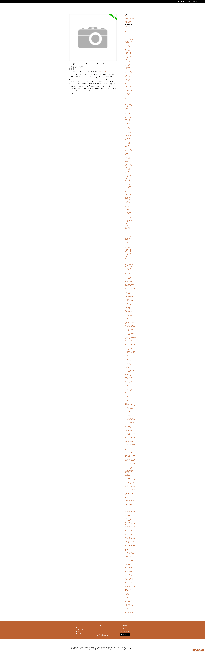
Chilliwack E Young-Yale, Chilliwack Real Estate (130, 331)
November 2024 (129, 56)
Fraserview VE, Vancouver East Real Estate (130, 406)
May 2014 (127, 204)
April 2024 (127, 65)
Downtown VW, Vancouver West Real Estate (130, 365)
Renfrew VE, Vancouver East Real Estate (130, 511)
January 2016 (128, 184)
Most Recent (128, 26)
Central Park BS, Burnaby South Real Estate (129, 322)
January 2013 (128, 217)
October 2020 (128, 123)
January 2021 (128, 119)
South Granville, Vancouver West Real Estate (130, 534)
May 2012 (127, 228)
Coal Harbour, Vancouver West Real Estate (130, 340)
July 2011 (127, 242)
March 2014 (128, 206)
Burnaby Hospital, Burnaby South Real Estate (129, 309)
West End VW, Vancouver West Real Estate (130, 596)
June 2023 (127, 79)
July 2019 (127, 141)
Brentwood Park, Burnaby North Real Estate (129, 296)
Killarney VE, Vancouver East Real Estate (130, 437)
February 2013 (128, 216)
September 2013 (129, 210)
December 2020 (129, 120)
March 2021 (128, 116)
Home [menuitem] (84, 5)
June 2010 (127, 257)
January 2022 (128, 102)
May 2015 (127, 190)
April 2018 (127, 160)
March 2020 (128, 132)
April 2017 (127, 171)
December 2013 (128, 208)
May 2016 (127, 179)
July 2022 (127, 94)
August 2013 (128, 212)
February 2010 (128, 261)
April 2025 (127, 49)
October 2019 (128, 138)
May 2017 (127, 169)
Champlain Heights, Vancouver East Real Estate (130, 326)
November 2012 (128, 220)
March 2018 (127, 161)
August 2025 (128, 44)
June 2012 (127, 227)
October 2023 (128, 74)
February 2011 (128, 249)
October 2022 (128, 90)
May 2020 (127, 130)
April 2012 (127, 230)
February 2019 (128, 146)
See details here (102, 71)
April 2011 (127, 246)
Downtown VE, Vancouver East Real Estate (130, 358)
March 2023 (128, 83)
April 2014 (127, 205)
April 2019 (127, 145)
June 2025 (127, 46)
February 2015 (128, 193)
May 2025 (127, 48)
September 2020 (129, 124)
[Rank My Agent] (196, 2)
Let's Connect (125, 634)
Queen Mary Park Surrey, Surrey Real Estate (129, 500)
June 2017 (127, 168)
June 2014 (127, 202)
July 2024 (127, 61)
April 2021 (127, 115)
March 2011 (127, 247)
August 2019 (128, 139)
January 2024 (128, 70)
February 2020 (128, 134)
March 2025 (128, 50)
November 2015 (129, 186)
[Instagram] (194, 1)
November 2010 (129, 253)
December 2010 (129, 251)
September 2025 (129, 42)
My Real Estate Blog (129, 18)
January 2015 (128, 194)
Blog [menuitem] (112, 5)
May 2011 (127, 245)
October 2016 (128, 176)
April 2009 (127, 273)
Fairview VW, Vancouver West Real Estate (130, 384)
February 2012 (128, 232)
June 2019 (127, 142)
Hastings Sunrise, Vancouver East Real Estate (130, 420)
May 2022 (127, 97)
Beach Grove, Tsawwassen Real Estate (129, 281)
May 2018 (127, 158)
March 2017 (127, 172)
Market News (128, 17)
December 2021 (128, 104)
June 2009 (127, 271)
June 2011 (127, 243)
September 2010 (129, 256)
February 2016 (128, 183)
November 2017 (128, 165)
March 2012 (128, 231)
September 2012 (129, 223)
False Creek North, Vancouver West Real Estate (130, 391)
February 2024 (128, 68)
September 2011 (128, 239)
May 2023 (127, 80)
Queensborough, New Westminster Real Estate (130, 504)
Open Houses (128, 21)
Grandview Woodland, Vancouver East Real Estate (130, 413)
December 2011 (128, 235)
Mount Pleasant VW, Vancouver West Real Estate (130, 484)
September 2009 (129, 266)
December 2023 (129, 71)
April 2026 (127, 33)
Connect (188, 1)
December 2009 (129, 264)
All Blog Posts (128, 15)
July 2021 (127, 111)
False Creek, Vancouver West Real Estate (130, 395)
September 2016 (129, 178)
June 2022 (127, 96)
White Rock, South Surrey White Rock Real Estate (130, 607)
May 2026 (127, 31)
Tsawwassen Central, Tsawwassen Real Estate (130, 567)
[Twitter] (197, 1)
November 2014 (128, 195)
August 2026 (128, 27)
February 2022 (128, 101)
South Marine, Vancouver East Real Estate (130, 538)
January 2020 (128, 135)
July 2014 (127, 201)
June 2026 (127, 30)
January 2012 (128, 234)
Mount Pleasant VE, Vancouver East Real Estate (130, 480)
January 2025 (128, 53)
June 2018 (127, 157)
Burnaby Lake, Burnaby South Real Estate (129, 313)
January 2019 (128, 148)
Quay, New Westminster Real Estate (129, 496)
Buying (97, 5)
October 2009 (128, 265)
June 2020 (127, 128)
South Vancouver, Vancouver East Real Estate (130, 545)
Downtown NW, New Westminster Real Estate (130, 354)
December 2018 (128, 149)
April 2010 (127, 258)
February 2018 (128, 163)
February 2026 (128, 35)
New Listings (128, 19)
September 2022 (129, 91)
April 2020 (127, 131)
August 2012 (128, 224)
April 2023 (127, 82)
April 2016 (127, 180)
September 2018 (129, 153)
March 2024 (128, 67)
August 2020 (128, 126)
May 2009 (127, 272)
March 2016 (128, 182)
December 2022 (129, 87)
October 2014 (128, 197)
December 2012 (128, 219)
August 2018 (128, 154)
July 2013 (127, 213)
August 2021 (128, 109)
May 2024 (127, 64)
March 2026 (128, 34)
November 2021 (128, 105)
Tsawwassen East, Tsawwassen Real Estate (129, 571)
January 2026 (128, 37)
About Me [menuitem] (118, 5)
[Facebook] (193, 1)
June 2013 (127, 215)
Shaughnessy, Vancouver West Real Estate (130, 526)
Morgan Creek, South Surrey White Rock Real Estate (130, 473)
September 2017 (129, 167)
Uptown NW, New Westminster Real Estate (129, 580)
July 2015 (127, 187)
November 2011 (128, 236)
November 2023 (129, 72)
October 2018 (128, 152)
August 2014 (128, 199)
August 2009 (128, 268)
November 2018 (128, 150)
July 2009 (127, 269)
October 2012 (128, 221)
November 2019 (128, 137)
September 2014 (129, 198)
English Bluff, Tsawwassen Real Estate (129, 377)
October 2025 (128, 41)
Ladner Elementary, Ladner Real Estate (80, 67)
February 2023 (128, 85)
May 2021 (127, 113)
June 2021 (127, 112)
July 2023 (127, 78)
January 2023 (128, 86)
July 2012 (127, 225)
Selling (107, 5)
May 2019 (127, 143)
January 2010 (128, 262)
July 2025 (127, 45)
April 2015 (127, 191)
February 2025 (128, 52)
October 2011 (128, 238)
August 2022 (128, 93)
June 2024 (127, 63)
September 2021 (129, 108)
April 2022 (127, 98)
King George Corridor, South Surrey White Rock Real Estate (130, 441)
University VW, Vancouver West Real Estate (130, 575)
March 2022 (128, 100)
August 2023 (128, 76)
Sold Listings (128, 22)
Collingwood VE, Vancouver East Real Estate (130, 344)
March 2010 (128, 260)
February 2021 (128, 117)
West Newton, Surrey (130, 598)
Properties (90, 5)
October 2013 (128, 209)
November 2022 (129, 89)
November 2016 (128, 175)
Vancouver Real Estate (130, 585)
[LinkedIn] (199, 1)
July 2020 (127, 127)
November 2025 (129, 39)
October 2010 (128, 254)
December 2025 (129, 38)
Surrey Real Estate (129, 561)
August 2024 (128, 60)
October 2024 (128, 57)
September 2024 (129, 59)
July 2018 (127, 156)
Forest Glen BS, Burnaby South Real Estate (129, 399)
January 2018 (128, 164)
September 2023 (129, 75)
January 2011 (128, 250)
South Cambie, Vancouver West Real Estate (130, 530)
